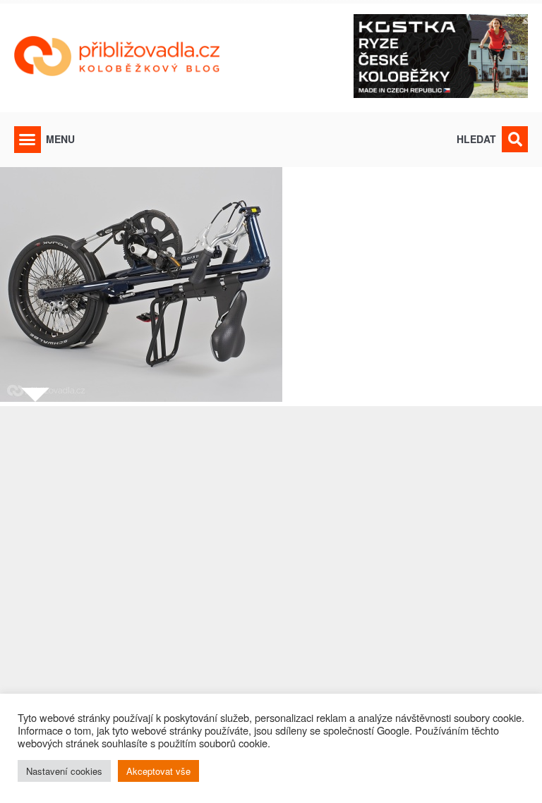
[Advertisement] (271, 596)
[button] (27, 139)
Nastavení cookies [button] (64, 771)
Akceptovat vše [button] (158, 771)
